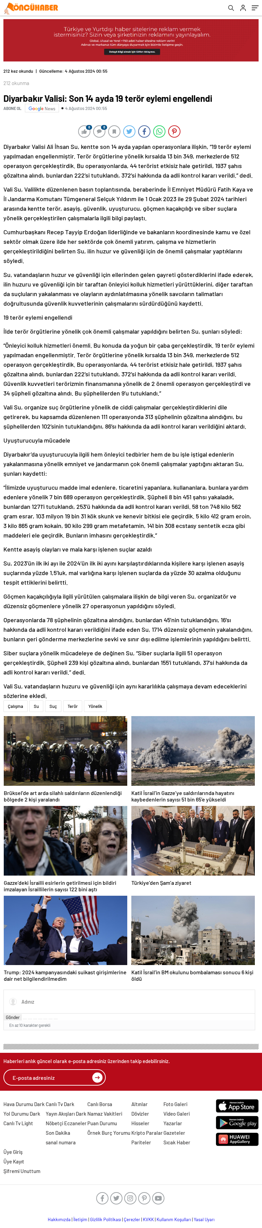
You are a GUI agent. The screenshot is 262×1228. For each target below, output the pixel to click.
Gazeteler (174, 1133)
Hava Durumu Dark (24, 1104)
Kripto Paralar (147, 1133)
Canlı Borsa (99, 1104)
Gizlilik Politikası (105, 1219)
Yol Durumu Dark (21, 1114)
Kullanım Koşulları (174, 1219)
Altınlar (139, 1104)
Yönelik (95, 706)
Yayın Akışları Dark (66, 1114)
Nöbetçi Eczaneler (66, 1123)
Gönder (13, 1017)
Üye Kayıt (13, 1161)
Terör (73, 706)
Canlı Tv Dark (60, 1104)
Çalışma (15, 706)
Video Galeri (176, 1114)
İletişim (80, 1219)
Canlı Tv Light (18, 1123)
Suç (53, 706)
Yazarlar (172, 1123)
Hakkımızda (59, 1219)
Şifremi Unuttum (21, 1171)
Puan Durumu (102, 1123)
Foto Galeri (175, 1104)
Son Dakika (58, 1133)
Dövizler (140, 1114)
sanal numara (61, 1142)
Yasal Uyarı (204, 1219)
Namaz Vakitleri (104, 1114)
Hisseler (140, 1123)
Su (36, 706)
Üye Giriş (13, 1152)
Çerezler (132, 1219)
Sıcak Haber (176, 1142)
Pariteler (141, 1142)
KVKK (148, 1219)
